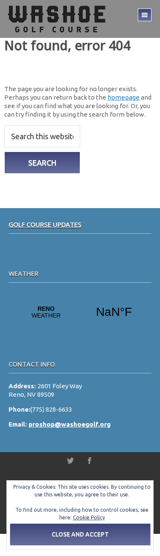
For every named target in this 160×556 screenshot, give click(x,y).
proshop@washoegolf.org (70, 424)
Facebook (89, 460)
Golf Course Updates (45, 224)
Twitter (70, 460)
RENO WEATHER (80, 312)
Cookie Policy (89, 517)
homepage (124, 97)
